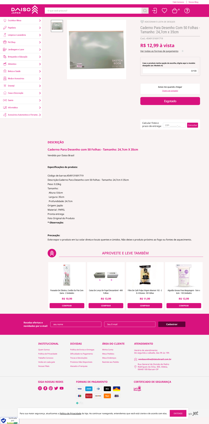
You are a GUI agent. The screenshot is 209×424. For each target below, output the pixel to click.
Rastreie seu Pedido (110, 362)
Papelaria (12, 27)
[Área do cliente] (154, 10)
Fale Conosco (178, 2)
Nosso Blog (193, 2)
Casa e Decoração (15, 93)
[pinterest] (51, 388)
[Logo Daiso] (24, 10)
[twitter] (56, 388)
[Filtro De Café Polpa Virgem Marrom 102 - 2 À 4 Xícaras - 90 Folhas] (145, 275)
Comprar (67, 305)
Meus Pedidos (108, 353)
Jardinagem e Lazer (16, 49)
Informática (13, 107)
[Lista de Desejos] (164, 10)
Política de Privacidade (47, 353)
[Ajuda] (187, 10)
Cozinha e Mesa (14, 20)
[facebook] (40, 388)
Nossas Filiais (43, 366)
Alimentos (12, 64)
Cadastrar (171, 324)
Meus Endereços (109, 358)
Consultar (192, 125)
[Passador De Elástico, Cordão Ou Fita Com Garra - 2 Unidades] (67, 275)
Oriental (11, 86)
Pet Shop (11, 42)
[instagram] (45, 388)
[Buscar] (145, 11)
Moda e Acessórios (16, 78)
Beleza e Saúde (14, 71)
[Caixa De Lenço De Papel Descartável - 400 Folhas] (106, 275)
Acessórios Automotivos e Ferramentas (24, 115)
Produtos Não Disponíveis (81, 362)
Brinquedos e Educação (17, 56)
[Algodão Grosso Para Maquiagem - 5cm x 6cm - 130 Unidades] (184, 275)
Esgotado (170, 101)
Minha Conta (107, 349)
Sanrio (10, 100)
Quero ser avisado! (170, 90)
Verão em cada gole (46, 362)
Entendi (178, 413)
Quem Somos (44, 349)
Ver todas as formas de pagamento (159, 51)
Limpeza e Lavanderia (17, 35)
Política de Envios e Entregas (82, 349)
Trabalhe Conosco (45, 358)
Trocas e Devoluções (78, 358)
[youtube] (62, 388)
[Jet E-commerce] (189, 413)
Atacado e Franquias (78, 366)
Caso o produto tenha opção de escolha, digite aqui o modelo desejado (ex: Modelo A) (168, 64)
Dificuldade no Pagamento (81, 353)
